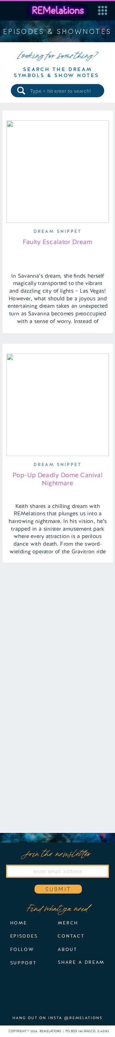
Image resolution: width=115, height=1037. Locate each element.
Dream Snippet (57, 231)
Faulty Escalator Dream (57, 242)
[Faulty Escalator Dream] (57, 171)
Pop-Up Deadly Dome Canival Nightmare (57, 479)
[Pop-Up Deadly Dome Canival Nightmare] (57, 404)
